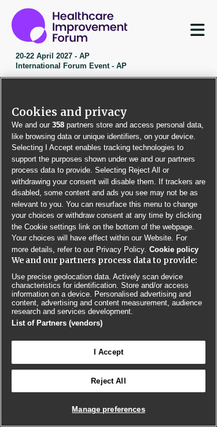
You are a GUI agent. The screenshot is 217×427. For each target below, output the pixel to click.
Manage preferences (108, 409)
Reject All (108, 381)
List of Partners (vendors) (57, 323)
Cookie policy (173, 249)
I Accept (108, 352)
